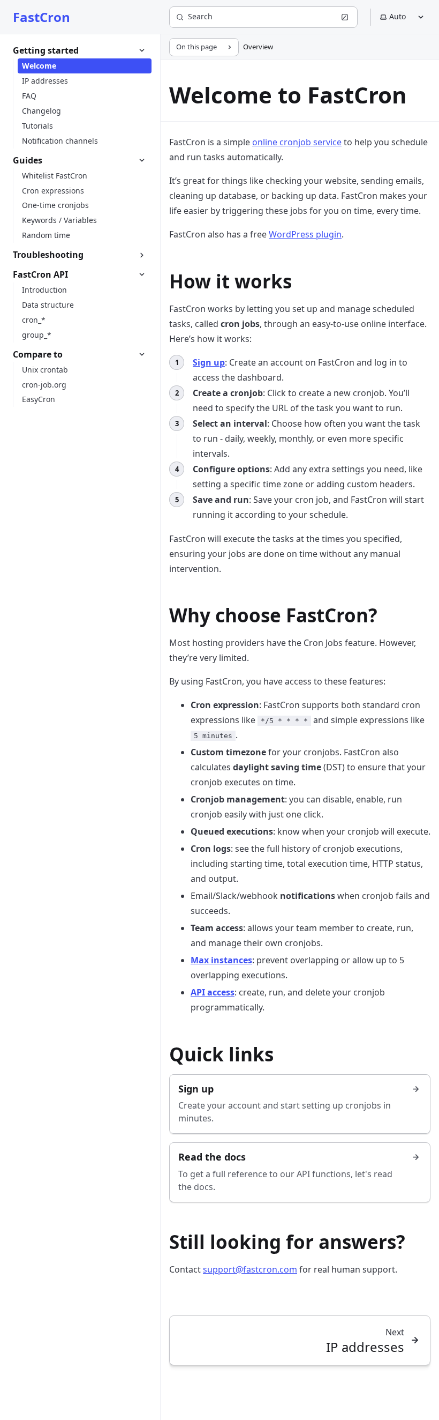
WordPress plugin (305, 234)
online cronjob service (297, 142)
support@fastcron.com (250, 1269)
